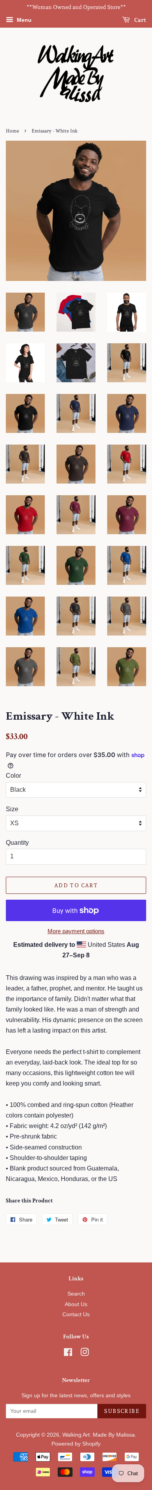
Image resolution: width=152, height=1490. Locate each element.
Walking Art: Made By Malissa (98, 1435)
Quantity (17, 842)
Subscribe (122, 1411)
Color (13, 775)
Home (12, 131)
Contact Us (76, 1314)
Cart (139, 20)
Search (76, 1294)
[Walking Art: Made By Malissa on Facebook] (68, 1354)
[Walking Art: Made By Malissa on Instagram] (84, 1354)
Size (12, 809)
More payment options (76, 931)
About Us (76, 1304)
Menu (23, 20)
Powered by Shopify (76, 1444)
